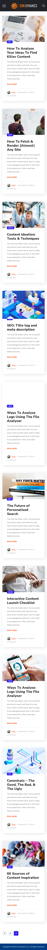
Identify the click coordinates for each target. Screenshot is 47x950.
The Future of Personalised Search (18, 509)
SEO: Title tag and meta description (22, 327)
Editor (14, 92)
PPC (9, 42)
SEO (9, 319)
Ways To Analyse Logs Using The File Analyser (23, 416)
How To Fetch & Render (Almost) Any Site (21, 145)
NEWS (10, 228)
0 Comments (11, 96)
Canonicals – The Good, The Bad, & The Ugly (21, 784)
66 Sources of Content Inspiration (23, 875)
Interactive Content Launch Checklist (23, 600)
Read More (12, 84)
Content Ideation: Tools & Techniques (23, 236)
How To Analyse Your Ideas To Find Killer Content (22, 52)
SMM (10, 135)
